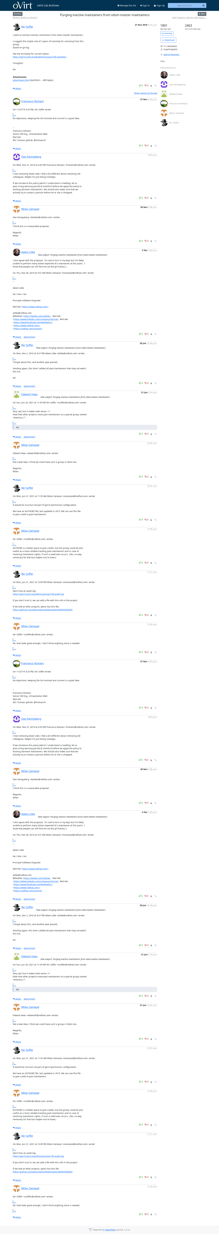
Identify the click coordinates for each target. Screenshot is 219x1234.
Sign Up (160, 5)
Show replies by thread (145, 93)
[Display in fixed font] (151, 86)
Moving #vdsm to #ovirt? (25, 17)
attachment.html (21, 80)
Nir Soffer (27, 26)
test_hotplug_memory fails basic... (189, 17)
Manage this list (127, 5)
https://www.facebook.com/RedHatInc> (33, 322)
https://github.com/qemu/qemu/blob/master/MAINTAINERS (43, 609)
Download (169, 40)
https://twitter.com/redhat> (37, 316)
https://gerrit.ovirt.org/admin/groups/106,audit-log (38, 594)
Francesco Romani (32, 101)
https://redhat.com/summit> (28, 328)
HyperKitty (110, 1229)
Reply (18, 88)
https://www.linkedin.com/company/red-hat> (36, 319)
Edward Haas (29, 394)
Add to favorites (171, 54)
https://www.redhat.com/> (35, 306)
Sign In (146, 5)
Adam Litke (28, 252)
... (15, 115)
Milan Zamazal (30, 209)
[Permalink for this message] (155, 86)
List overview (166, 33)
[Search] (203, 5)
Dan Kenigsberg (31, 156)
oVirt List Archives (48, 5)
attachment (29, 337)
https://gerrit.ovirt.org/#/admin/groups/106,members (39, 56)
